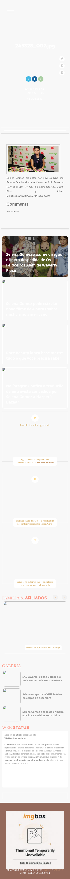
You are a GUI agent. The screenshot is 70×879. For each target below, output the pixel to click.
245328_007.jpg (35, 46)
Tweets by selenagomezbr (35, 425)
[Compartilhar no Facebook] (34, 78)
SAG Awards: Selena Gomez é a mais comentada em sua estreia (42, 678)
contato (18, 735)
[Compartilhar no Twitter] (28, 78)
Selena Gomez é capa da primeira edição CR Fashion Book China (43, 713)
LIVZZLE (47, 870)
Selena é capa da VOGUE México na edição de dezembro (42, 696)
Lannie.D (58, 870)
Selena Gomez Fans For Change (43, 647)
